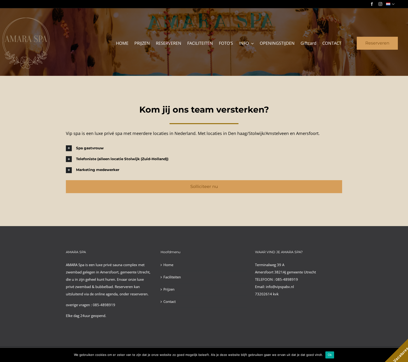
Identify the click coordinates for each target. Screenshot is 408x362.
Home (168, 264)
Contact (169, 301)
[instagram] (380, 4)
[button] (204, 148)
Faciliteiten (172, 277)
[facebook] (372, 4)
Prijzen (168, 289)
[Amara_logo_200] (26, 19)
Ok (330, 355)
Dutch (391, 4)
